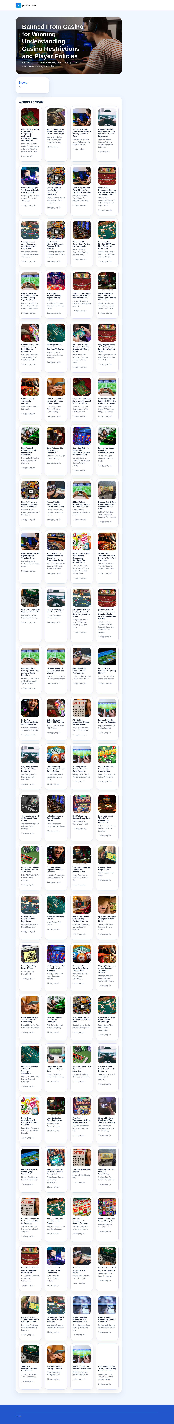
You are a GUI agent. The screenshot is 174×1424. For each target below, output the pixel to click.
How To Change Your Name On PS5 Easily (30, 611)
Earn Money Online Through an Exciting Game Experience (107, 1368)
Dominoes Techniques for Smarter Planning (80, 1221)
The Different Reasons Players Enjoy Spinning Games (54, 296)
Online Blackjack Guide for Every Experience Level (80, 1319)
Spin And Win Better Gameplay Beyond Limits (107, 919)
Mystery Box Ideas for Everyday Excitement (29, 1171)
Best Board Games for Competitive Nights (81, 1270)
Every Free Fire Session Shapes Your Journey (80, 670)
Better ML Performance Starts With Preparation (29, 722)
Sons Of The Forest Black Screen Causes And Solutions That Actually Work (81, 557)
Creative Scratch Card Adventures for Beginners (107, 1068)
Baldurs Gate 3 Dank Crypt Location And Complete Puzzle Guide (107, 505)
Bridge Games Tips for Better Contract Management (55, 1171)
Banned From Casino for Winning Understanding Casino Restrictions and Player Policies (52, 41)
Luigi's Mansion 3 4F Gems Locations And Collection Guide (82, 401)
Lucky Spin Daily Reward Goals (28, 967)
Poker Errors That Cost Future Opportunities (105, 769)
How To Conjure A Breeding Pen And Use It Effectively (29, 504)
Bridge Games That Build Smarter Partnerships (106, 1019)
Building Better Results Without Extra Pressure (80, 769)
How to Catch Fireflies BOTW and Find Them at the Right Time (106, 245)
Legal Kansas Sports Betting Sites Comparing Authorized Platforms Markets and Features (30, 134)
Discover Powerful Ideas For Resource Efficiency (55, 670)
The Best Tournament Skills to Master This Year (82, 1120)
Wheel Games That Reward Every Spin (106, 1220)
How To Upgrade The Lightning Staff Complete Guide (30, 555)
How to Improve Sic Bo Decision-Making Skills (81, 1019)
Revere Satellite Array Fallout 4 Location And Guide (55, 504)
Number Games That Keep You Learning (107, 1269)
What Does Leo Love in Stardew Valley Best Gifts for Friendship (30, 348)
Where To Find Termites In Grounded (27, 401)
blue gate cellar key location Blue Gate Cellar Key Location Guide (81, 613)
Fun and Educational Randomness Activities (82, 1068)
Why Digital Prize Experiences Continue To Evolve (55, 347)
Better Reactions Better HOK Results (55, 721)
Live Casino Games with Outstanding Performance (29, 1270)
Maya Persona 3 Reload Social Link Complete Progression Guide (55, 556)
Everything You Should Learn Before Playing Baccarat (30, 1319)
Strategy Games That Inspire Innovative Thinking (56, 968)
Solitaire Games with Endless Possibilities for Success (30, 1221)
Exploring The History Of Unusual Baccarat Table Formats (55, 245)
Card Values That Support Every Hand (81, 817)
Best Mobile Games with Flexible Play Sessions (55, 1319)
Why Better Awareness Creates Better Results (81, 722)
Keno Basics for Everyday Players (54, 1119)
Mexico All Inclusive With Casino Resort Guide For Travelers (55, 131)
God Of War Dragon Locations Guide (55, 611)
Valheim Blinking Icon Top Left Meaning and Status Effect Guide (107, 296)
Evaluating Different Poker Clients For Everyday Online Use (82, 190)
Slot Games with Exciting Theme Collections (54, 1270)
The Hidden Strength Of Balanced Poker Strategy (30, 818)
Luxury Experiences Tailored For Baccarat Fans (81, 869)
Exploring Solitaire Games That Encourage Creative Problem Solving (81, 451)
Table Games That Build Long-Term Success (55, 1221)
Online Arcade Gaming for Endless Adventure (106, 1319)
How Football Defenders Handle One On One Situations (29, 451)
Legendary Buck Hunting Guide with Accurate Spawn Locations (29, 671)
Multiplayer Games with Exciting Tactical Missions (81, 919)
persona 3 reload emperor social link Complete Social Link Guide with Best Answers (107, 614)
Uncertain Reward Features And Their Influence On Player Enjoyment (106, 132)
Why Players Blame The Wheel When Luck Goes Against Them (106, 348)
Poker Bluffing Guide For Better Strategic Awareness (30, 869)
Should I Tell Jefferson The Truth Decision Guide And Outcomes (107, 556)
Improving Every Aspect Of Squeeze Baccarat (55, 869)
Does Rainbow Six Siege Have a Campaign (55, 450)
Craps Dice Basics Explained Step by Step (55, 1068)
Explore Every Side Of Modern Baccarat (107, 721)
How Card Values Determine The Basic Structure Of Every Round (82, 348)
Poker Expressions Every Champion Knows (55, 818)
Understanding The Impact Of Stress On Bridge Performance (107, 401)
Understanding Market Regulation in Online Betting (56, 769)
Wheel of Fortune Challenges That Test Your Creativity (106, 1120)
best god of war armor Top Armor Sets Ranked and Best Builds (28, 245)
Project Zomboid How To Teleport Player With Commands (54, 191)
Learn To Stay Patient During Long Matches (107, 670)
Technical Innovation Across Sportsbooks (29, 1368)
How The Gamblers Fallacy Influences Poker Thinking (55, 401)
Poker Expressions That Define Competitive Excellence (106, 819)
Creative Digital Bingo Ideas (104, 868)
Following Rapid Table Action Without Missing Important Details (82, 132)
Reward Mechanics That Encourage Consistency (29, 1019)
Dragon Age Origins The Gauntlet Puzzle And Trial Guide (30, 190)
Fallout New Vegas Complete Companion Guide (106, 450)
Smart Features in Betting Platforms (54, 1367)
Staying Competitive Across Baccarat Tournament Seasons (107, 969)
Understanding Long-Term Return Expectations (80, 968)
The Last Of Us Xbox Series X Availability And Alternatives (82, 295)
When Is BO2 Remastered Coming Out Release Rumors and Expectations (107, 191)
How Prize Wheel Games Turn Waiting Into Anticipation (81, 244)
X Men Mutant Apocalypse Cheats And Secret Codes (81, 504)
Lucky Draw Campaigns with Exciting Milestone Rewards (29, 1121)
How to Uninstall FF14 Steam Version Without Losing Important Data (29, 296)
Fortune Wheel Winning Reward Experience (28, 919)
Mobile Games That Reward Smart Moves (82, 1367)
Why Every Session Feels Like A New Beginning (29, 769)
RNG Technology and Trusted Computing (54, 1019)
